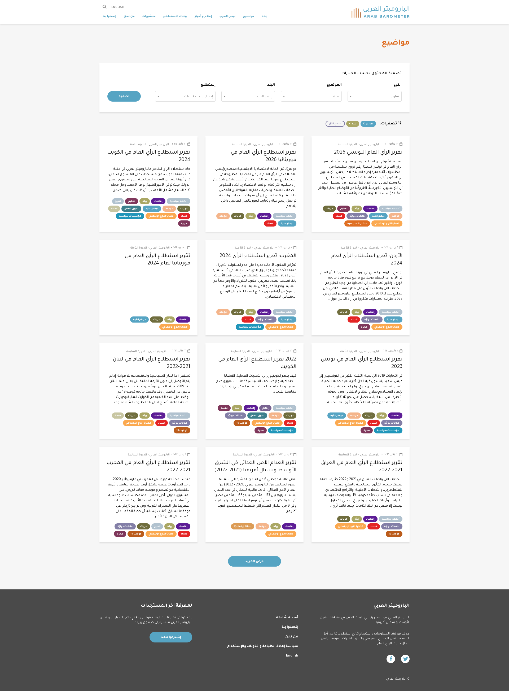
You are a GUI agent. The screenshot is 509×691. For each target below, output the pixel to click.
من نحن (129, 16)
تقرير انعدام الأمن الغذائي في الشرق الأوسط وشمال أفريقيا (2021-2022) (255, 466)
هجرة (184, 224)
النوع (397, 85)
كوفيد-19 (241, 423)
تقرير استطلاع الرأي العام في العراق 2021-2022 (361, 466)
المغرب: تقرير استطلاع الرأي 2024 (258, 256)
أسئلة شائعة (287, 618)
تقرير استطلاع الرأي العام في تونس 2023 (361, 363)
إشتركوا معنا (171, 637)
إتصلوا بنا (109, 16)
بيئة (354, 124)
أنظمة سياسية (391, 209)
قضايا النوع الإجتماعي (387, 224)
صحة (114, 209)
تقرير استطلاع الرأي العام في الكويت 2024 (148, 156)
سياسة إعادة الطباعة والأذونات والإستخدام (262, 646)
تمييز (118, 201)
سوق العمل (131, 209)
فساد (339, 216)
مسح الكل (335, 124)
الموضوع (334, 85)
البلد (271, 85)
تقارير (369, 124)
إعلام (265, 408)
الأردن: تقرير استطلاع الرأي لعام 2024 (366, 259)
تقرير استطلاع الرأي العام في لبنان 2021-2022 (151, 363)
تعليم (343, 209)
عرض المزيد (254, 561)
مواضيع (248, 16)
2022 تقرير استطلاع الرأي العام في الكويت (257, 363)
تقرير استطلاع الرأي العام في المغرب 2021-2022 (148, 466)
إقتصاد (370, 209)
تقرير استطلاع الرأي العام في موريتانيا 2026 (263, 156)
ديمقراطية (378, 216)
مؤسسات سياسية (130, 216)
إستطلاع (208, 85)
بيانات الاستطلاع (175, 16)
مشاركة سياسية (357, 224)
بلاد (264, 16)
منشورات (149, 16)
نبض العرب (227, 16)
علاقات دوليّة (357, 216)
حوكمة (396, 216)
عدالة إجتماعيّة (242, 526)
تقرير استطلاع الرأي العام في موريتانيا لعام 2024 (157, 259)
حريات (329, 209)
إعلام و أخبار (203, 16)
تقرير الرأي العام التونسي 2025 (368, 152)
